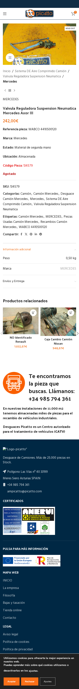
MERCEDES (11, 99)
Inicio (7, 71)
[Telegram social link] (40, 234)
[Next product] (14, 90)
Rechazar (30, 681)
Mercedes (10, 81)
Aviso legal (10, 634)
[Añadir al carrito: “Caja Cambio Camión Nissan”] (70, 312)
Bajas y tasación (14, 603)
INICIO (7, 580)
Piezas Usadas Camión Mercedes (37, 219)
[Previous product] (5, 90)
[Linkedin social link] (36, 234)
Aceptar (11, 681)
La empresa (11, 588)
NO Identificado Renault (21, 339)
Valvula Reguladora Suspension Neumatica (32, 76)
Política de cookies (16, 642)
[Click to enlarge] (10, 57)
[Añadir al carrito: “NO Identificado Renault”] (33, 312)
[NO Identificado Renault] (21, 320)
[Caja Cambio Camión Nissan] (58, 321)
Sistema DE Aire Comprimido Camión (40, 71)
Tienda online (12, 610)
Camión (26, 193)
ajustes (33, 671)
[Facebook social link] (21, 234)
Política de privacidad (18, 649)
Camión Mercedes (45, 193)
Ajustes (48, 681)
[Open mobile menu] (5, 14)
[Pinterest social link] (31, 234)
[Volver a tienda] (9, 90)
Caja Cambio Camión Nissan (58, 341)
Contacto (9, 618)
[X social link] (26, 234)
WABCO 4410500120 (33, 227)
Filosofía (9, 595)
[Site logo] (39, 13)
